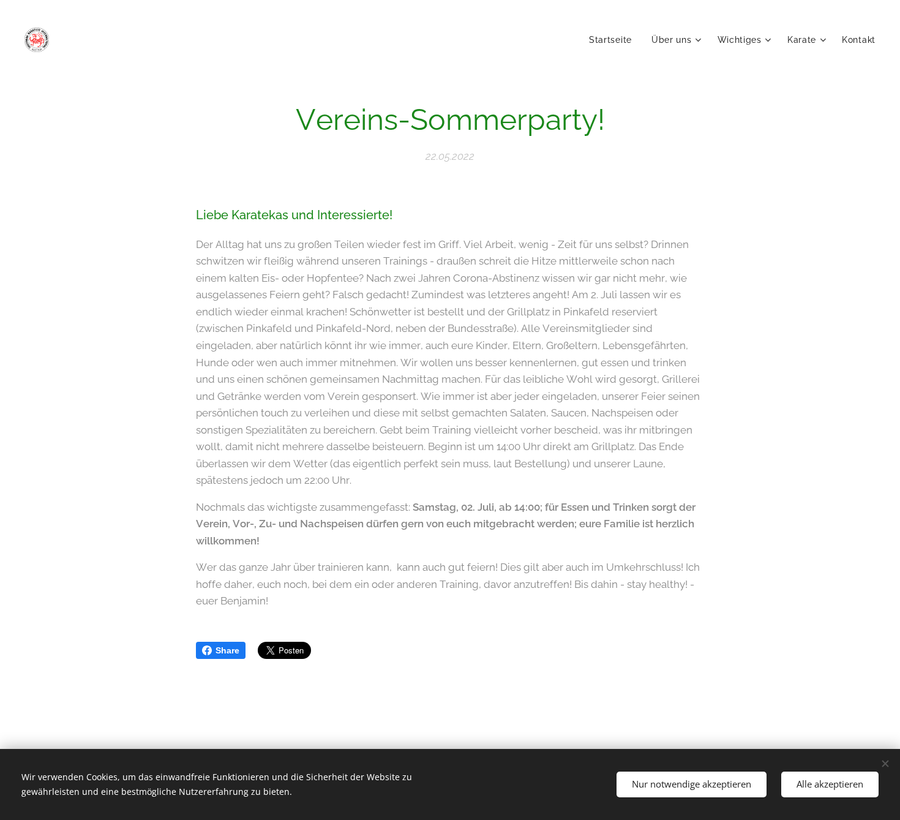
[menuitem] (614, 39)
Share (227, 650)
